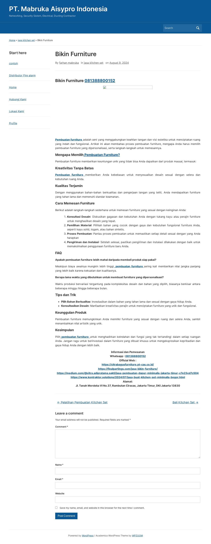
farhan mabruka (69, 62)
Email (59, 479)
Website (59, 493)
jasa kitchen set (26, 40)
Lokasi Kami (16, 111)
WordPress (87, 535)
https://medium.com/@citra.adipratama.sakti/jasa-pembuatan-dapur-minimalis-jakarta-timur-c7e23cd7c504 (128, 373)
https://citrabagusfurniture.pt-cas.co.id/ (128, 364)
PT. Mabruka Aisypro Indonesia (58, 9)
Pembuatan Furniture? (102, 155)
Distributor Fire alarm (22, 75)
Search (197, 28)
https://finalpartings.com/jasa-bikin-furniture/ (128, 368)
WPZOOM (137, 535)
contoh (13, 63)
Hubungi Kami (17, 99)
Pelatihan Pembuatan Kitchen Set (82, 402)
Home (12, 40)
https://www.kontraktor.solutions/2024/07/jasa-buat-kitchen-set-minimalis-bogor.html (128, 377)
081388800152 (100, 80)
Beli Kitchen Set (185, 402)
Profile (13, 123)
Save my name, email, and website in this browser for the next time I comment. (102, 507)
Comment (61, 426)
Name (59, 464)
